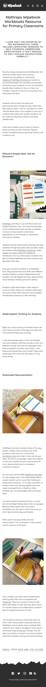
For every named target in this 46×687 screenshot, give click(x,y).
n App (39, 474)
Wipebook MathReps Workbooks (16, 80)
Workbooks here (9, 456)
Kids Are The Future (30, 649)
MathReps (6, 224)
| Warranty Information (28, 680)
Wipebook (6, 602)
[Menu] (42, 5)
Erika (6, 649)
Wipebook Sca (31, 474)
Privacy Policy (14, 680)
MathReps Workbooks (26, 250)
